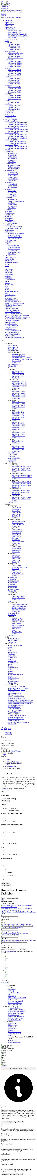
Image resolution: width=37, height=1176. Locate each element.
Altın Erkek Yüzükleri (15, 226)
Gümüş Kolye (9, 151)
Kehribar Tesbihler (14, 245)
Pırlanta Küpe (9, 25)
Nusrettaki (5, 788)
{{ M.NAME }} (12, 854)
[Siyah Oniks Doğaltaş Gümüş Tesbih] (17, 925)
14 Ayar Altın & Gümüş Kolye (17, 122)
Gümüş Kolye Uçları (14, 165)
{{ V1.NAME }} (12, 821)
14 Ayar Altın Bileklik (15, 61)
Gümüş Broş (8, 211)
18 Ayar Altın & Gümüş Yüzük (17, 146)
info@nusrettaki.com (14, 1042)
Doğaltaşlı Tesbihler (14, 249)
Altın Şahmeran (9, 111)
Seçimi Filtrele (5, 883)
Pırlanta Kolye (9, 22)
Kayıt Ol (10, 753)
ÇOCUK (7, 255)
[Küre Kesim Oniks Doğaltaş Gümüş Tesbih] (18, 940)
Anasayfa (7, 759)
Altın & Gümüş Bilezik (11, 133)
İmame (7, 266)
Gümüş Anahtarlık (10, 221)
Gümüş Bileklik (9, 170)
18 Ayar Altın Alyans (14, 97)
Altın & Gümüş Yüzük (11, 145)
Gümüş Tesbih (16, 627)
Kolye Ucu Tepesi (10, 295)
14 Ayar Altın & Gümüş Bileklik (18, 129)
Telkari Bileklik (13, 177)
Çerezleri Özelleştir (7, 1122)
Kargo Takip (4, 8)
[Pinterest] (6, 970)
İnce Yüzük (11, 203)
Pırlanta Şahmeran (10, 27)
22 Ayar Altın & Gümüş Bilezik (17, 136)
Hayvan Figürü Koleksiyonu (13, 313)
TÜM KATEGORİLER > (12, 761)
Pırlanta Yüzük (12, 37)
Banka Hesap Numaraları (16, 1013)
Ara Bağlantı (8, 278)
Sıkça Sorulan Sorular (14, 1032)
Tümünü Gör (16, 362)
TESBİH (7, 243)
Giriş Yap (4, 753)
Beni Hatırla (7, 751)
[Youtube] (6, 974)
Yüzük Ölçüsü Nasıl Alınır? (16, 1009)
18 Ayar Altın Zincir (14, 109)
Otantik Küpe (12, 196)
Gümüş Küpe (9, 189)
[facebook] (6, 958)
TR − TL (6, 1)
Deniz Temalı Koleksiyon (12, 334)
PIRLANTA (8, 20)
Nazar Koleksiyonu (10, 322)
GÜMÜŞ (7, 150)
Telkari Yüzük (12, 204)
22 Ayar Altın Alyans (14, 99)
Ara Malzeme (9, 274)
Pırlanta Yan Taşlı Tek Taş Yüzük (18, 36)
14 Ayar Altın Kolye (14, 44)
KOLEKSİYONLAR (11, 300)
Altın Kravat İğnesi (10, 240)
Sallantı (7, 288)
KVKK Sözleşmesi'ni (9, 951)
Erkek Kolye (8, 242)
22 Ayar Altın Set (13, 102)
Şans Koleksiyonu (10, 329)
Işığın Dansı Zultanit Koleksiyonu (15, 337)
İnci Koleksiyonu (10, 336)
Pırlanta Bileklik (9, 24)
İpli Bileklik (15, 538)
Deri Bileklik (16, 540)
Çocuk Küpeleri (9, 259)
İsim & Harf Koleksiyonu (12, 312)
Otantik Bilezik (12, 187)
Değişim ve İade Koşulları (16, 1018)
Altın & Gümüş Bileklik (12, 128)
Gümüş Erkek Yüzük (14, 228)
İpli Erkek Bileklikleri (14, 238)
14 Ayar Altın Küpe (14, 78)
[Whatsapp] (6, 977)
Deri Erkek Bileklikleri (15, 237)
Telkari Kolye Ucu (14, 167)
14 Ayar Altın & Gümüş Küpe (17, 143)
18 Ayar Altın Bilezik (14, 71)
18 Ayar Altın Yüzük (14, 88)
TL (2, 5)
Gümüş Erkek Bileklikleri (16, 233)
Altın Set (7, 100)
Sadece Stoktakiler (8, 903)
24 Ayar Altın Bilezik (14, 75)
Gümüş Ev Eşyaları (10, 298)
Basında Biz (12, 1027)
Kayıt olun (22, 949)
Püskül (7, 264)
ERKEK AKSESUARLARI (13, 763)
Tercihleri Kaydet (17, 1174)
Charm (7, 281)
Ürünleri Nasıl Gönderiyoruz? (17, 1011)
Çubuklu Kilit (9, 269)
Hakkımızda (12, 1023)
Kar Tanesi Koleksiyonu (12, 320)
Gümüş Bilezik (9, 182)
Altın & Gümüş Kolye (11, 121)
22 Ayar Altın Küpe (14, 82)
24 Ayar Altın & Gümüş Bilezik (17, 138)
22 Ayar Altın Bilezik (14, 73)
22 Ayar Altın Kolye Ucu (15, 56)
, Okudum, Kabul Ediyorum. (18, 951)
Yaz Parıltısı (8, 307)
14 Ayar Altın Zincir (14, 105)
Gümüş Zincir (9, 218)
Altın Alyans (8, 93)
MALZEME (8, 261)
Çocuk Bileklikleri (10, 257)
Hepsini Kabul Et (18, 1122)
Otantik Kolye (12, 158)
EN (10, 3)
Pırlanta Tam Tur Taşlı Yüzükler (18, 34)
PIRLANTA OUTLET (11, 39)
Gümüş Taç (8, 216)
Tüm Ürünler (12, 162)
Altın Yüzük (8, 85)
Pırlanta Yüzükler (10, 29)
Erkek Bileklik (9, 232)
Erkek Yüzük (9, 225)
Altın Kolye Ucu (10, 51)
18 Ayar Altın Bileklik (15, 63)
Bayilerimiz (11, 1028)
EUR (8, 5)
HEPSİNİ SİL (5, 801)
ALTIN (7, 41)
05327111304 (5, 982)
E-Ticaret (14, 1068)
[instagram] (6, 966)
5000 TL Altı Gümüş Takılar (13, 305)
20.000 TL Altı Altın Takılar (13, 301)
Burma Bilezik (12, 186)
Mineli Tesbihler (17, 632)
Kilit (6, 267)
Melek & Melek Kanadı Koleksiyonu (16, 318)
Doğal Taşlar (8, 296)
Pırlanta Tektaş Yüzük (15, 30)
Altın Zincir (8, 104)
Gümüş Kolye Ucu (10, 163)
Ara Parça (8, 276)
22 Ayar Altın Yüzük (14, 90)
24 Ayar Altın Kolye (14, 49)
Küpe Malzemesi (10, 279)
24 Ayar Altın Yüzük (14, 92)
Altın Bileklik (9, 59)
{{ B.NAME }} (12, 843)
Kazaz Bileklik (12, 175)
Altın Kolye (8, 42)
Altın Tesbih (16, 628)
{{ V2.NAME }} (12, 832)
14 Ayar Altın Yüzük (14, 87)
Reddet (14, 1115)
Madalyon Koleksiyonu (12, 310)
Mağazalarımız (12, 1025)
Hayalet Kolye (12, 155)
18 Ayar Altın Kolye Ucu (15, 54)
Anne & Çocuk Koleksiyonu (13, 330)
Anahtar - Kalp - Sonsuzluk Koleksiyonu (17, 315)
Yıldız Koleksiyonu (10, 327)
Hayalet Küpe (12, 192)
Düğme (7, 289)
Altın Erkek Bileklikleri (15, 235)
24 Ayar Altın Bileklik (15, 66)
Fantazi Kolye (12, 160)
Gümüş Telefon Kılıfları (12, 291)
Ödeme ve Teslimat (14, 1008)
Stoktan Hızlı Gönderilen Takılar (14, 303)
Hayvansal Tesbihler (14, 252)
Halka (6, 293)
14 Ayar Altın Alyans (14, 95)
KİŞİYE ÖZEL (13, 999)
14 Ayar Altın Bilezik (14, 70)
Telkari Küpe (12, 194)
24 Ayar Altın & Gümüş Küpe (17, 141)
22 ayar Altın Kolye (14, 47)
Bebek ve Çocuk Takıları (15, 1004)
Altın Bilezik (8, 68)
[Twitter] (7, 963)
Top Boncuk (8, 271)
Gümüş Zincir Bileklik (19, 541)
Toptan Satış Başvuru (14, 1033)
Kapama (7, 283)
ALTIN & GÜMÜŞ (11, 119)
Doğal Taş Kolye (17, 516)
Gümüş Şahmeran (10, 213)
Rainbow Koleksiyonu (11, 308)
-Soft (10, 1068)
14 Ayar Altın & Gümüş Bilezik (17, 134)
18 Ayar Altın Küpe (14, 80)
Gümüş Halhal (9, 215)
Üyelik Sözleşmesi (13, 1015)
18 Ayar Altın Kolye (14, 46)
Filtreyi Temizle (6, 885)
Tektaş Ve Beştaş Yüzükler (16, 201)
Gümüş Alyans (9, 209)
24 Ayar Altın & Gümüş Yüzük (17, 148)
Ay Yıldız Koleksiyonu (11, 325)
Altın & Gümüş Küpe (11, 140)
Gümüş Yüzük (9, 197)
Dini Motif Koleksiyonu (12, 332)
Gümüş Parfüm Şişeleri (11, 262)
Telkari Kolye (12, 157)
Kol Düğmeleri (9, 230)
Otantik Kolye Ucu (14, 168)
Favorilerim (4, 6)
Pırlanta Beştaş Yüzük (15, 32)
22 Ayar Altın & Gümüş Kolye (17, 124)
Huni (6, 286)
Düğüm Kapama (10, 284)
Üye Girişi (8, 740)
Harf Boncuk (8, 272)
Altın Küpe (8, 76)
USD (4, 5)
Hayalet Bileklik (13, 174)
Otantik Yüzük (12, 206)
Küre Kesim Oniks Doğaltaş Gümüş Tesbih (14, 942)
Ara (20, 12)
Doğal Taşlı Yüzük (17, 574)
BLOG (10, 1035)
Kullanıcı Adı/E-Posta (7, 743)
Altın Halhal (8, 117)
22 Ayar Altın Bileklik (15, 65)
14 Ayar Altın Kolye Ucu (15, 53)
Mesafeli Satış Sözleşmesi (16, 1016)
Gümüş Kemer (9, 220)
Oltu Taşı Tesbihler (14, 247)
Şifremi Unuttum (16, 751)
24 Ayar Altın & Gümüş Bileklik (18, 131)
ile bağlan (4, 754)
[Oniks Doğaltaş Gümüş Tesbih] (14, 933)
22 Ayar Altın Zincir (14, 107)
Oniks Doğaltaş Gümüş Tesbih (10, 934)
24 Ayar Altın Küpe (14, 83)
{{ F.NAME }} (11, 875)
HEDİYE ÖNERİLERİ (15, 1001)
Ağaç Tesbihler (12, 250)
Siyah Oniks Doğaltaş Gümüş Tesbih (12, 927)
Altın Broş (8, 114)
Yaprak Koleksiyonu (11, 324)
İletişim (10, 1030)
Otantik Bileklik (13, 179)
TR (4, 3)
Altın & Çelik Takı (10, 116)
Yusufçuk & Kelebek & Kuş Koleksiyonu (17, 317)
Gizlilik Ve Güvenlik (14, 1020)
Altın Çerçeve (9, 112)
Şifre (2, 747)
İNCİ (9, 994)
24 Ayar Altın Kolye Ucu (15, 58)
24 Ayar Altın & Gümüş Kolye (17, 126)
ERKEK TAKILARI (11, 223)
